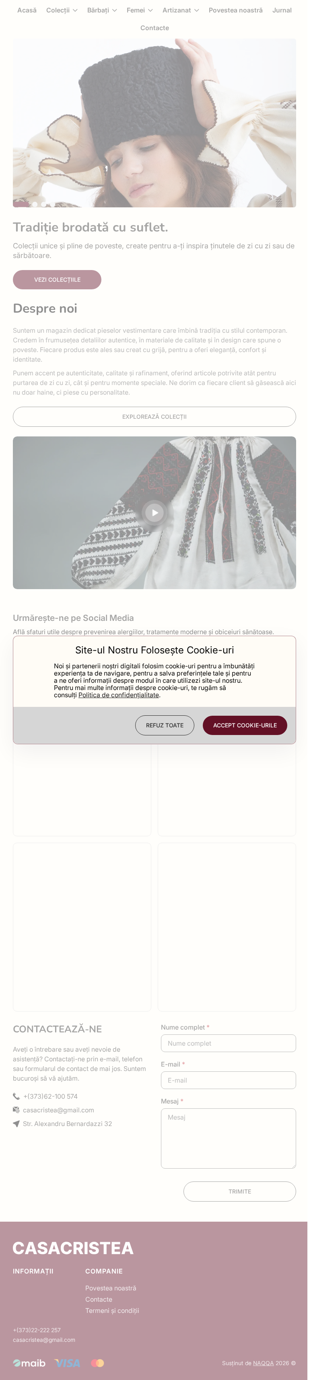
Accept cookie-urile (245, 725)
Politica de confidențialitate (118, 695)
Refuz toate (164, 725)
